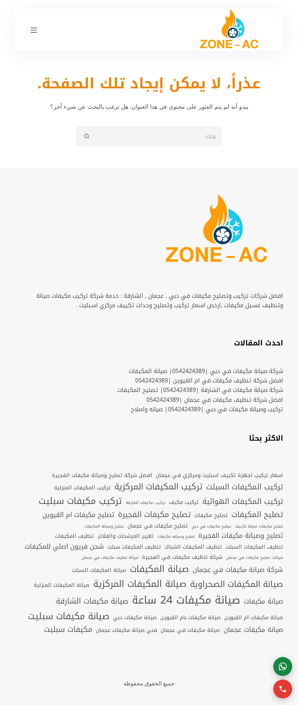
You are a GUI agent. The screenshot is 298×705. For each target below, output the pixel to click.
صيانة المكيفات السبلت (99, 570)
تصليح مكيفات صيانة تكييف (259, 526)
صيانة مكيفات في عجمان (190, 630)
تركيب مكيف (184, 502)
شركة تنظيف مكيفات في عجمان (109, 557)
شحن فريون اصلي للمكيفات (64, 546)
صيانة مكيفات (263, 601)
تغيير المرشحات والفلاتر (126, 536)
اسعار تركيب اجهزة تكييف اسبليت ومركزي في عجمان (219, 475)
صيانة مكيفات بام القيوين (190, 617)
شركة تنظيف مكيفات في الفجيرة (182, 557)
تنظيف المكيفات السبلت (254, 546)
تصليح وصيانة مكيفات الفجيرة (240, 535)
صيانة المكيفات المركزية (139, 584)
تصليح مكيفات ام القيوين (78, 515)
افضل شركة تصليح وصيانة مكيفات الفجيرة (102, 475)
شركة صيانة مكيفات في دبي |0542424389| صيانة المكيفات (206, 371)
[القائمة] (34, 30)
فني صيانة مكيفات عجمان (126, 630)
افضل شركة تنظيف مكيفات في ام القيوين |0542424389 (209, 380)
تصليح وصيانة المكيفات (104, 526)
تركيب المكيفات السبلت (244, 487)
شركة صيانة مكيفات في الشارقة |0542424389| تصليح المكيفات (200, 390)
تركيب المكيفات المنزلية (82, 487)
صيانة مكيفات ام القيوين (253, 617)
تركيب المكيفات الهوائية (242, 502)
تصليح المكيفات (257, 515)
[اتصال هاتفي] (282, 689)
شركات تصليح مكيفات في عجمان (254, 557)
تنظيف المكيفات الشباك (193, 546)
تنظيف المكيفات (74, 536)
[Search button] (86, 136)
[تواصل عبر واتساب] (282, 666)
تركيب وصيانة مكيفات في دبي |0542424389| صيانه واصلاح (207, 409)
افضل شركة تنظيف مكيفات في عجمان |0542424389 (214, 399)
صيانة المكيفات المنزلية (61, 585)
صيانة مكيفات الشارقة (92, 601)
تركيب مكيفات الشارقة (145, 503)
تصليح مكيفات (211, 515)
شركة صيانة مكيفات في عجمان (238, 570)
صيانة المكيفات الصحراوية (236, 584)
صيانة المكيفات (159, 569)
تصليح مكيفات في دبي (211, 526)
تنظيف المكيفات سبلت (134, 546)
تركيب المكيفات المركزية (158, 487)
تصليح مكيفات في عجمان (158, 525)
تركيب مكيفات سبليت (80, 501)
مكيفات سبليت (68, 630)
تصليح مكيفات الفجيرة (154, 515)
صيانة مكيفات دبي (135, 617)
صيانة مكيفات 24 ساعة (186, 600)
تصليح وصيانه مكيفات (176, 536)
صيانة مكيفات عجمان (253, 630)
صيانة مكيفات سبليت (68, 616)
